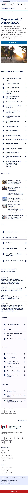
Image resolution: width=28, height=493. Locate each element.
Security (13, 481)
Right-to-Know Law (6, 472)
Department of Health (8, 8)
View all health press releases (8, 271)
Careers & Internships (6, 467)
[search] (22, 4)
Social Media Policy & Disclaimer (8, 483)
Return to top (21, 420)
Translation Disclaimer (5, 481)
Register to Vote (5, 450)
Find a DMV (4, 452)
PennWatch (4, 470)
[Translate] (18, 4)
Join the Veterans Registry (7, 458)
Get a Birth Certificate (6, 455)
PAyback (3, 460)
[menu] (25, 4)
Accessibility (4, 480)
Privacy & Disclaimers (12, 480)
